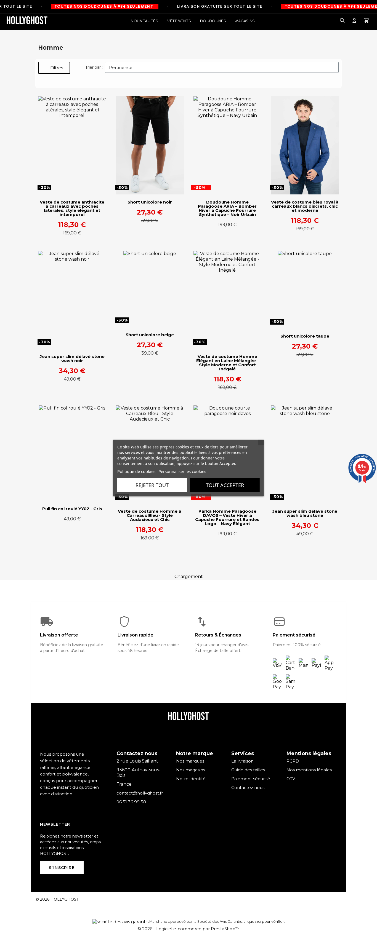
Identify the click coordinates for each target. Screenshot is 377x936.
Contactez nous (247, 787)
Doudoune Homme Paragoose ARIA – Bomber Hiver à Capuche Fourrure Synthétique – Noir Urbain (227, 208)
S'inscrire (62, 867)
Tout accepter (225, 485)
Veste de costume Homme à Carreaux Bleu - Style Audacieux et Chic (149, 515)
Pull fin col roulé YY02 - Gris (72, 508)
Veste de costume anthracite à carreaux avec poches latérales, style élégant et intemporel (72, 208)
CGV (290, 778)
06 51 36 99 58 (131, 801)
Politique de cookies (136, 471)
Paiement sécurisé (250, 778)
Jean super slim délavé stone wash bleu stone (304, 513)
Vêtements (179, 21)
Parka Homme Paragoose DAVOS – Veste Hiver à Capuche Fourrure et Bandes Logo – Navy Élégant (227, 517)
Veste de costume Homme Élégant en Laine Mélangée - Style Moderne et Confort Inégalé (227, 362)
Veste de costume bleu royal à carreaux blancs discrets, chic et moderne (305, 206)
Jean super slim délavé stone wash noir (72, 358)
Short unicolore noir (150, 202)
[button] (54, 68)
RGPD (292, 761)
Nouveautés (144, 21)
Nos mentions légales (309, 769)
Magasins (245, 21)
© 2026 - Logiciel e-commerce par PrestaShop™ (188, 928)
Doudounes (213, 21)
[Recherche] (342, 21)
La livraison (242, 761)
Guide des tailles (248, 769)
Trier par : (94, 67)
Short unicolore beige (150, 334)
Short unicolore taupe (304, 336)
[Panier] (366, 21)
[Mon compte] (354, 21)
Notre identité (191, 778)
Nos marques (190, 761)
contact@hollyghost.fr (139, 793)
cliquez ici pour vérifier (263, 921)
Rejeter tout (152, 485)
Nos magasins (190, 769)
